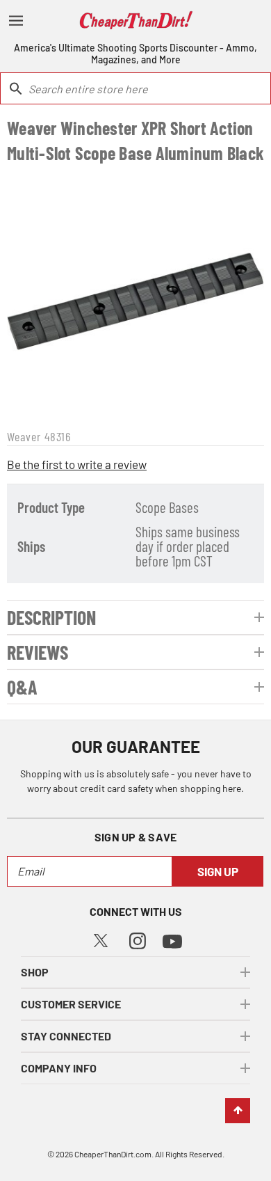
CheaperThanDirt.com (112, 1154)
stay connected (66, 1036)
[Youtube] (172, 939)
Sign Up (217, 871)
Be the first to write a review (77, 464)
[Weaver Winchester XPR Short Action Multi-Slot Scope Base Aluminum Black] (135, 294)
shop (35, 971)
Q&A (22, 687)
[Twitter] (101, 938)
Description (51, 617)
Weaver (24, 436)
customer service (71, 1003)
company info (59, 1068)
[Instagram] (137, 939)
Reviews (37, 652)
